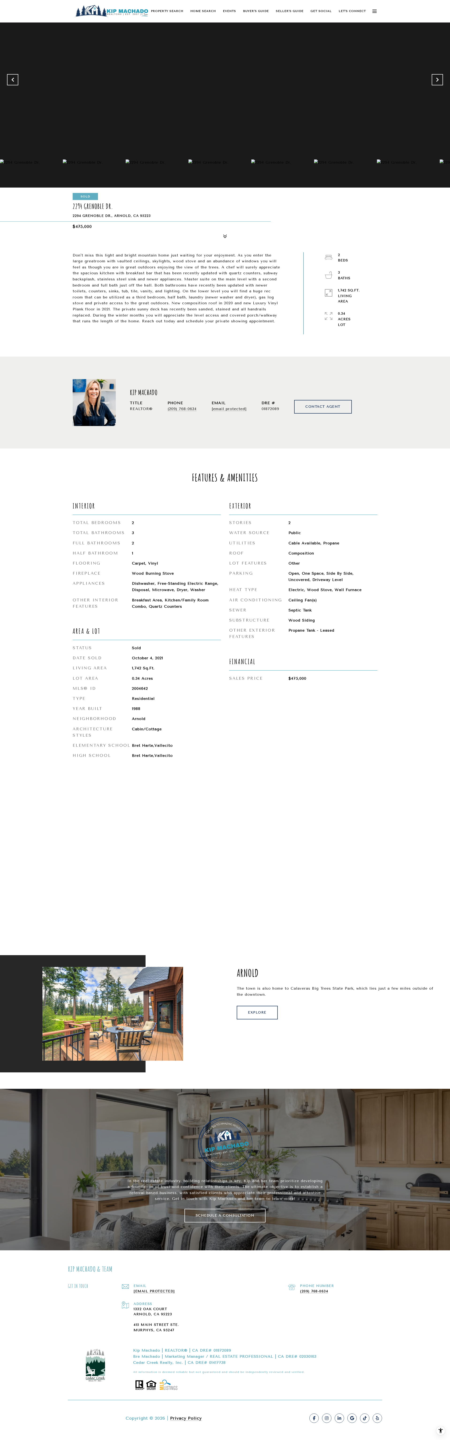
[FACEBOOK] (314, 1418)
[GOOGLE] (352, 1418)
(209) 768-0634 (182, 409)
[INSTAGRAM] (326, 1418)
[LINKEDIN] (339, 1418)
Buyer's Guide (256, 11)
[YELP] (377, 1418)
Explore (257, 1012)
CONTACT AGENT (323, 407)
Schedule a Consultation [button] (225, 1216)
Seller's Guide (290, 11)
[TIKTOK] (364, 1418)
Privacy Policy (186, 1418)
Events (229, 11)
